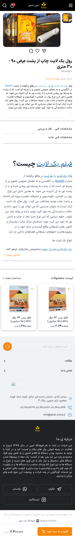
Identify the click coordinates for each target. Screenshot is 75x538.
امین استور (33, 5)
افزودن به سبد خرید (57, 531)
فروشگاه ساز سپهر (27, 520)
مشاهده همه (13, 278)
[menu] (70, 5)
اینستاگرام (34, 500)
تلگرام (52, 489)
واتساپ (16, 489)
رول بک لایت (53, 79)
